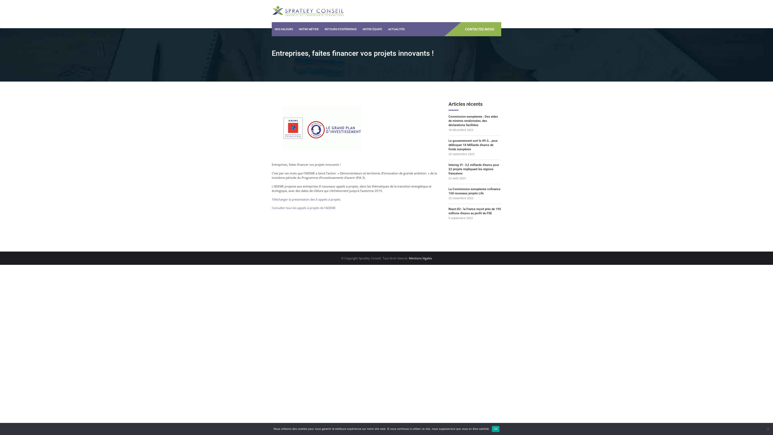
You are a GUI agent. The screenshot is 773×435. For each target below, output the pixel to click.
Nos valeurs (284, 29)
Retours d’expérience (341, 29)
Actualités (396, 29)
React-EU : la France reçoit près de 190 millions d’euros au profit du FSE (475, 211)
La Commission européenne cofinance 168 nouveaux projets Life (474, 191)
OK (496, 428)
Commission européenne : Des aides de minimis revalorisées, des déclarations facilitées (473, 121)
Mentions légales (420, 258)
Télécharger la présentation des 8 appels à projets (306, 199)
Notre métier (309, 29)
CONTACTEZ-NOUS (479, 29)
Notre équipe (372, 29)
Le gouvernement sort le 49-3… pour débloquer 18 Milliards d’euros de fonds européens (473, 145)
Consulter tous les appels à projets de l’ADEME (304, 208)
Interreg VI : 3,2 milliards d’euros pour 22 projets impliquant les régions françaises (474, 169)
